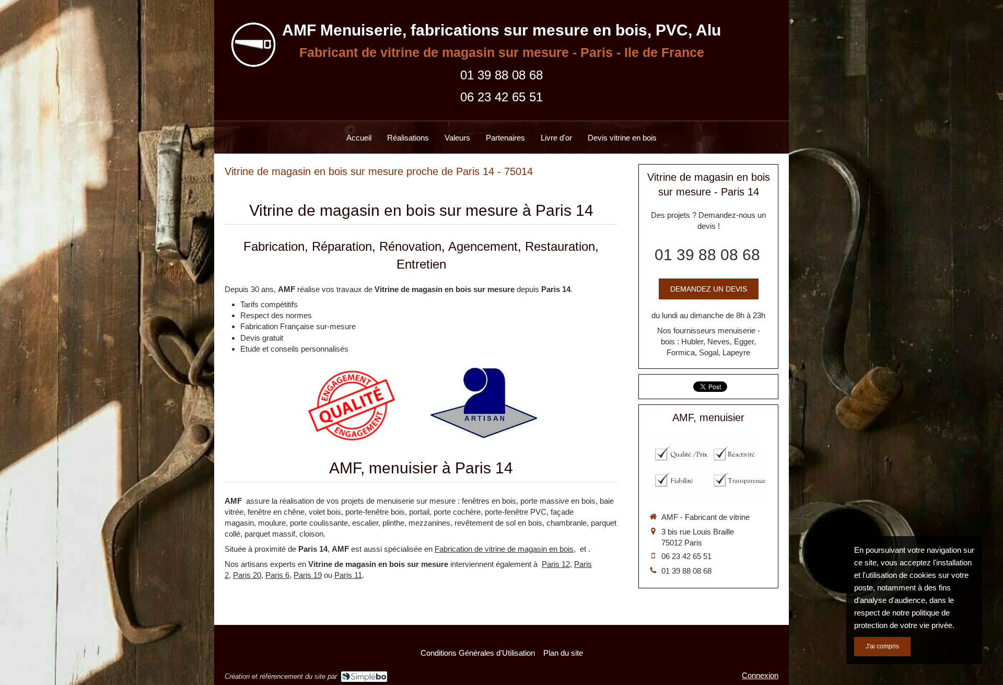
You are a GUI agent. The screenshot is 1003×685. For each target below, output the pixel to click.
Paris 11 (348, 575)
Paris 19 (308, 575)
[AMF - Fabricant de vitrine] (250, 70)
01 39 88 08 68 (501, 75)
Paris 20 (247, 575)
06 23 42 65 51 (501, 97)
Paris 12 (556, 564)
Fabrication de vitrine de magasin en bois (504, 548)
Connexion (760, 675)
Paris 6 (277, 575)
